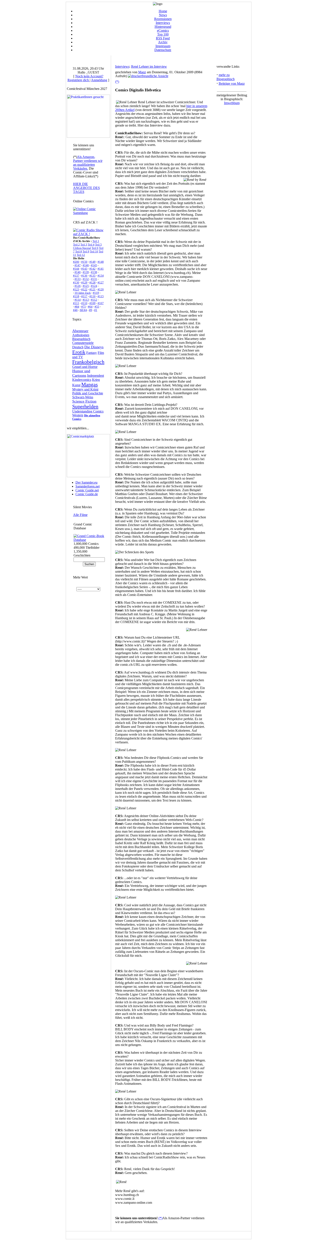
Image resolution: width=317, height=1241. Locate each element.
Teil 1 (96, 241)
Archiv (163, 42)
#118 (76, 296)
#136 (84, 275)
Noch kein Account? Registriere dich (85, 78)
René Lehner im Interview (149, 66)
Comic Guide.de (86, 494)
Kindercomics (81, 379)
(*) (117, 81)
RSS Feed (163, 38)
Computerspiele (83, 343)
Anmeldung (99, 80)
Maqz (142, 72)
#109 (92, 303)
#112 (94, 299)
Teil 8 (78, 251)
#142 (92, 268)
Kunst (76, 385)
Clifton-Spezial (82, 248)
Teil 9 (86, 251)
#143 (84, 268)
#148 (101, 261)
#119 (96, 292)
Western (77, 415)
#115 (101, 296)
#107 (101, 303)
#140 (78, 272)
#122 (84, 289)
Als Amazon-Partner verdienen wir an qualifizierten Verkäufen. (87, 162)
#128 (92, 282)
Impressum (162, 46)
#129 (84, 282)
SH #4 (83, 310)
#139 (86, 272)
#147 (78, 265)
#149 (92, 261)
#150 (84, 261)
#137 (76, 275)
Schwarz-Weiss (82, 397)
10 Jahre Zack (83, 292)
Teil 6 (95, 248)
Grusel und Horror (84, 367)
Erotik (78, 352)
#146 (86, 265)
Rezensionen (163, 19)
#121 (92, 289)
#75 (83, 306)
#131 (94, 279)
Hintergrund (163, 26)
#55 (97, 306)
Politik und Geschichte (87, 393)
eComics (163, 30)
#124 (94, 286)
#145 (94, 265)
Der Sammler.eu (86, 482)
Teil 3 (83, 244)
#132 (86, 279)
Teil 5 (98, 244)
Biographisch (81, 339)
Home (163, 11)
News (163, 15)
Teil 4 (91, 244)
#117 (84, 296)
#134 (101, 275)
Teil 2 (76, 244)
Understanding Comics (88, 411)
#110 (84, 303)
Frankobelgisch (88, 362)
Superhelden (85, 406)
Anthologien (80, 335)
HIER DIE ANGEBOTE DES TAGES (86, 188)
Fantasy (91, 353)
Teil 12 (81, 254)
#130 (76, 282)
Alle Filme (80, 515)
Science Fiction (84, 401)
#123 (76, 289)
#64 (90, 306)
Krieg (96, 379)
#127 (101, 282)
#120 (101, 289)
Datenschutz (162, 50)
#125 (86, 286)
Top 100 (163, 34)
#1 (95, 310)
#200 (76, 261)
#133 (78, 279)
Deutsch (77, 347)
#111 (76, 303)
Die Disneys (94, 347)
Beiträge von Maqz (232, 83)
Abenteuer (80, 331)
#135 (92, 275)
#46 (75, 310)
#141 (101, 268)
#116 (92, 296)
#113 (86, 299)
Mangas (89, 384)
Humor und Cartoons (81, 373)
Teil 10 (94, 251)
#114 (78, 299)
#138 (94, 272)
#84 (77, 306)
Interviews (163, 23)
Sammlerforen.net (87, 486)
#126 (78, 286)
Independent (95, 375)
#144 (76, 268)
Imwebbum (232, 103)
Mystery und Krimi (85, 389)
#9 (90, 310)
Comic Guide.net (87, 490)
